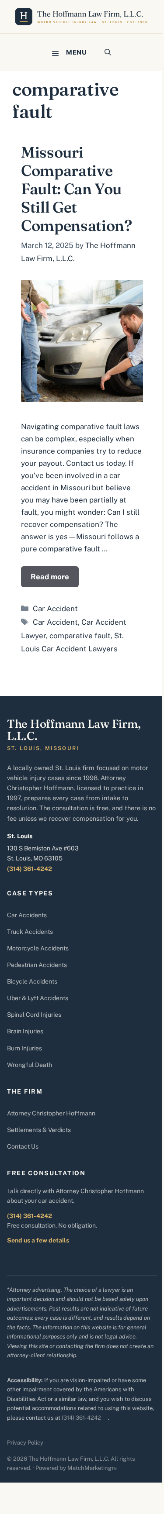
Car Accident (55, 608)
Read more (50, 576)
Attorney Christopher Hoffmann (51, 1113)
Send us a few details (38, 1240)
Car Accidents (27, 915)
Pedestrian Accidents (37, 964)
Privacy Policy (25, 1442)
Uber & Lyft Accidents (37, 997)
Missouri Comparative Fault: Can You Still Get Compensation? (76, 189)
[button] (108, 52)
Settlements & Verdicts (39, 1129)
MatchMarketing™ (92, 1468)
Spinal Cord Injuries (34, 1014)
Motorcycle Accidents (38, 948)
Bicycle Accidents (32, 981)
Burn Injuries (24, 1048)
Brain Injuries (25, 1031)
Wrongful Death (29, 1064)
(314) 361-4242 (29, 868)
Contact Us (22, 1146)
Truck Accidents (30, 931)
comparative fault (80, 635)
